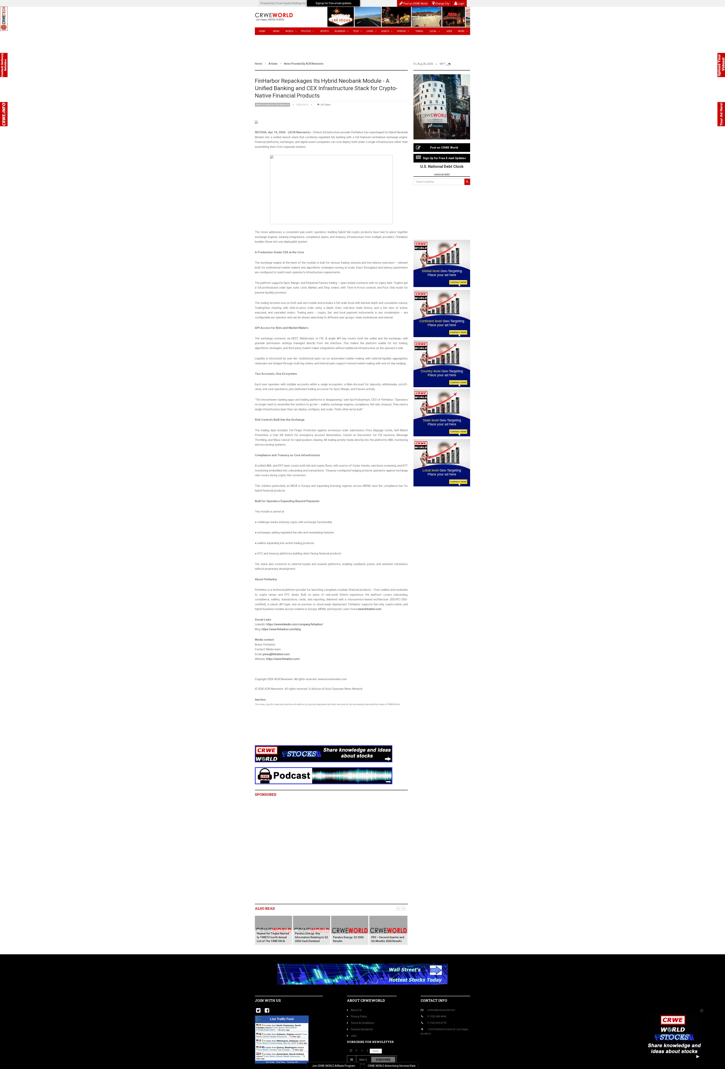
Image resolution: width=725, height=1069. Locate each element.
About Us (356, 1010)
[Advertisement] (324, 730)
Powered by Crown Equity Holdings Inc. (283, 3)
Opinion (401, 31)
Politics (306, 31)
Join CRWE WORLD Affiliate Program (333, 1065)
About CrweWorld (366, 1000)
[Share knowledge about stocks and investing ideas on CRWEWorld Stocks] (323, 753)
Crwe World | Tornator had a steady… (274, 1050)
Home (262, 31)
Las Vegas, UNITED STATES (270, 19)
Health (385, 31)
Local (433, 31)
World (289, 31)
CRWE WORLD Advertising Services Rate (392, 1065)
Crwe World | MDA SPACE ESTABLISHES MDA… (276, 1028)
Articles (273, 63)
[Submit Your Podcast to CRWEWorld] (323, 775)
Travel (419, 31)
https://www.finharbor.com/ (283, 659)
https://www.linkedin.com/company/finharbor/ (294, 624)
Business (340, 31)
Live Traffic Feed (282, 1019)
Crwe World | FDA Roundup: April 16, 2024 (276, 1043)
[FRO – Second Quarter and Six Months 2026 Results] (388, 930)
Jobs (449, 31)
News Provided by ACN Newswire (303, 63)
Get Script (270, 1062)
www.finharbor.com (369, 609)
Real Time (280, 1062)
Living (369, 31)
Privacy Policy (359, 1016)
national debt (442, 174)
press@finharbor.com (276, 654)
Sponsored (265, 794)
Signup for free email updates (333, 3)
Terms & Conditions (362, 1022)
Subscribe (383, 1059)
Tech (356, 31)
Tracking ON (292, 1062)
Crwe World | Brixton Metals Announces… (281, 1035)
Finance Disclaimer (362, 1029)
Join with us (268, 1000)
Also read (265, 908)
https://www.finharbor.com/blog (281, 629)
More (461, 31)
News (276, 31)
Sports (324, 31)
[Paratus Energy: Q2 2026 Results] (349, 930)
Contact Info (434, 1000)
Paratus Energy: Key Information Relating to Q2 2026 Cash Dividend (311, 937)
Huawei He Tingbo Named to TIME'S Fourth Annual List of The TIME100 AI (273, 937)
